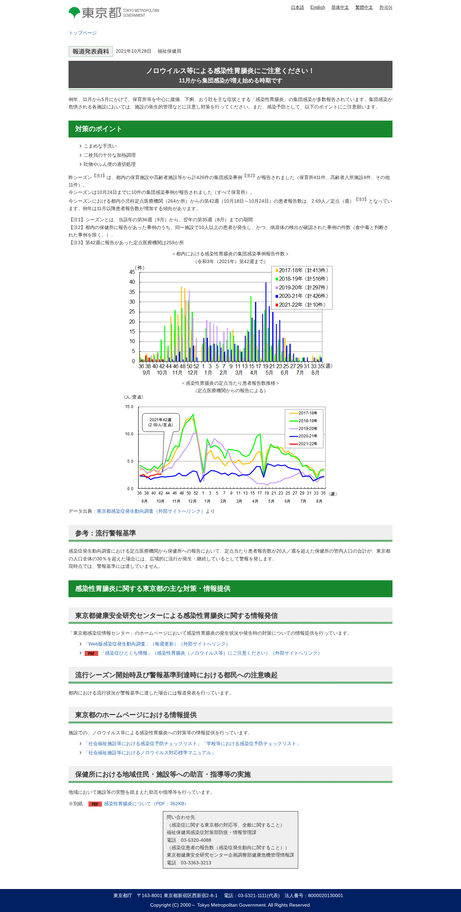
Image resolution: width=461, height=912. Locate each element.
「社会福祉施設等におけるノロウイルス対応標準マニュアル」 (150, 752)
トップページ (83, 32)
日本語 (297, 7)
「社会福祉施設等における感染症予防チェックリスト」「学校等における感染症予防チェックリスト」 (192, 743)
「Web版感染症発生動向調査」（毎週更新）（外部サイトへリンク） (157, 644)
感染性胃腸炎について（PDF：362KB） (146, 803)
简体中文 (340, 7)
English (317, 7)
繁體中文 (364, 7)
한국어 (385, 7)
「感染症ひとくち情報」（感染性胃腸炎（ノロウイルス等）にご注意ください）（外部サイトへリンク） (211, 653)
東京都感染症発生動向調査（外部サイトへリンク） (151, 511)
